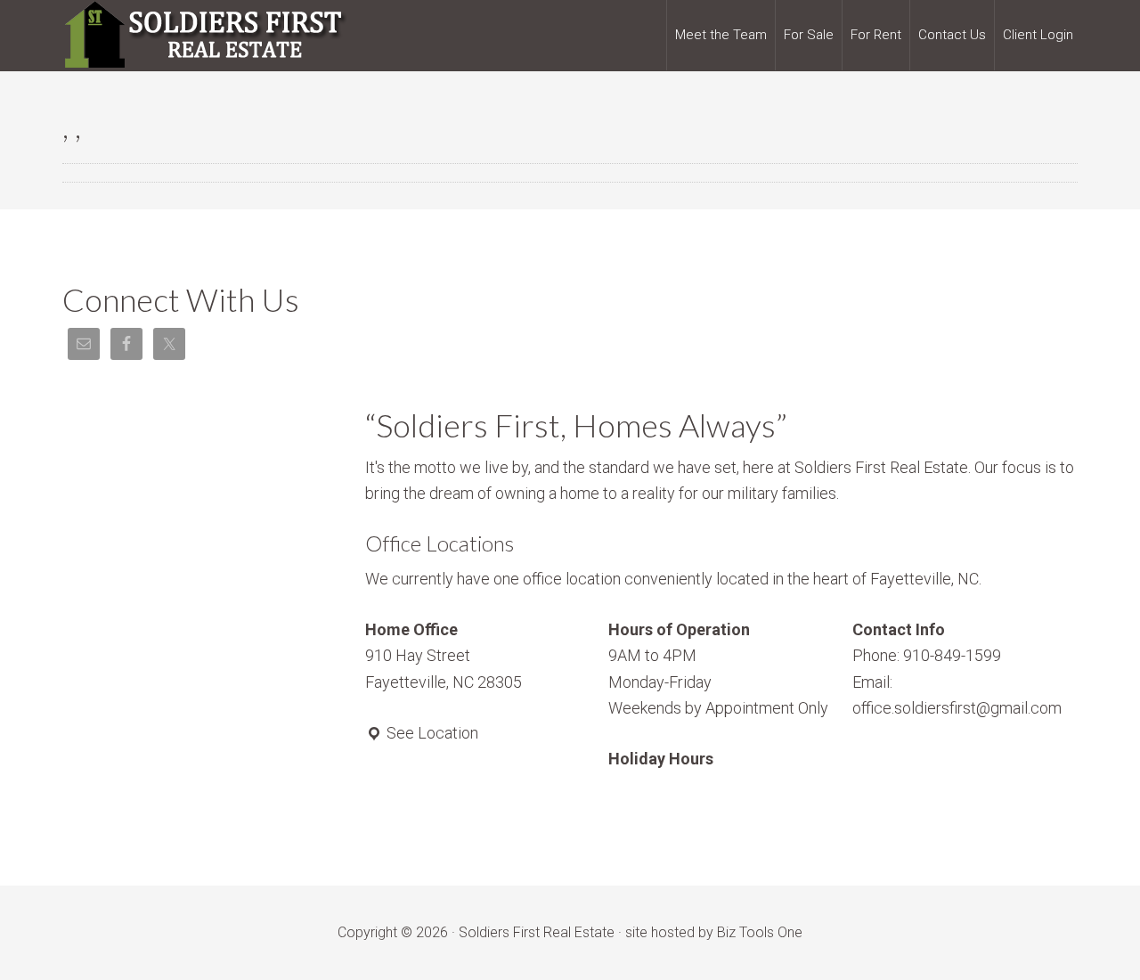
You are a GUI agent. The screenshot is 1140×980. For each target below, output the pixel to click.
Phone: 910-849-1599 (926, 655)
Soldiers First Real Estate (204, 35)
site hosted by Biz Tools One (713, 932)
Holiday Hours (660, 758)
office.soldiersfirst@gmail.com (957, 707)
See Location (430, 732)
